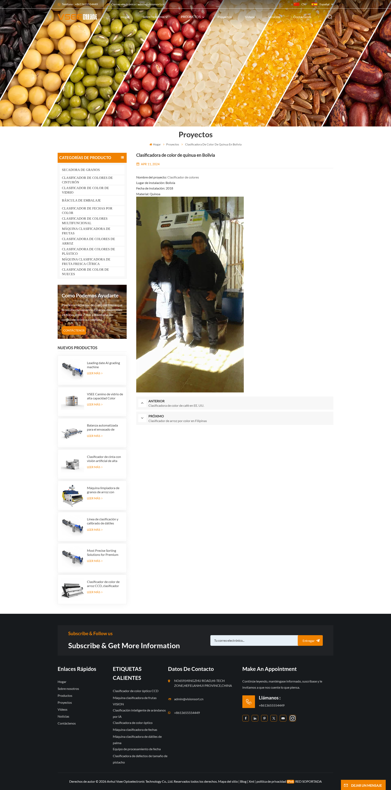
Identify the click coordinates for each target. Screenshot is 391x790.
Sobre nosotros (154, 17)
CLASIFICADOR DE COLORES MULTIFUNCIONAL (85, 221)
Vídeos (250, 17)
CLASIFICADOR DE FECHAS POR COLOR (87, 211)
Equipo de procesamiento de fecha (137, 749)
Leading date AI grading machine (103, 365)
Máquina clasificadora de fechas (135, 729)
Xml (251, 781)
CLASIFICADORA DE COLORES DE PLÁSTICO (88, 251)
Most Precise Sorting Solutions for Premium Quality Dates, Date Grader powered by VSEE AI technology (104, 552)
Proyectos (224, 17)
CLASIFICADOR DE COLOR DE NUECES (85, 272)
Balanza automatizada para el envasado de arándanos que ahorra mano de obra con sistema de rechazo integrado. (105, 427)
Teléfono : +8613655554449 (80, 4)
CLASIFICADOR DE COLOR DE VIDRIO (85, 190)
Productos (65, 695)
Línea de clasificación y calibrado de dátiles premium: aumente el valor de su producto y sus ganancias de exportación (105, 521)
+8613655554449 (187, 713)
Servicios (274, 17)
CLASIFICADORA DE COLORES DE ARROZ (88, 241)
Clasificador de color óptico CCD (135, 691)
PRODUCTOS (191, 17)
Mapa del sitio (228, 781)
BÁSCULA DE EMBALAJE (81, 200)
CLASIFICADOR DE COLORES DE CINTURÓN (87, 180)
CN (303, 4)
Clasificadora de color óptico (133, 723)
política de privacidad (271, 781)
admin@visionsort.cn (188, 699)
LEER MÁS (94, 373)
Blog (243, 781)
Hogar (125, 17)
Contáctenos (302, 17)
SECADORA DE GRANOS (81, 170)
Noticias (63, 716)
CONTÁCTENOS (74, 330)
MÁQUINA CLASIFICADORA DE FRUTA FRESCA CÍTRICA (86, 262)
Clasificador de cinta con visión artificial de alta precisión (104, 459)
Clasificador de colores (183, 177)
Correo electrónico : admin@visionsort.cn (137, 4)
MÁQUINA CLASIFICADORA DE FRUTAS (86, 231)
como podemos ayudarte (90, 295)
